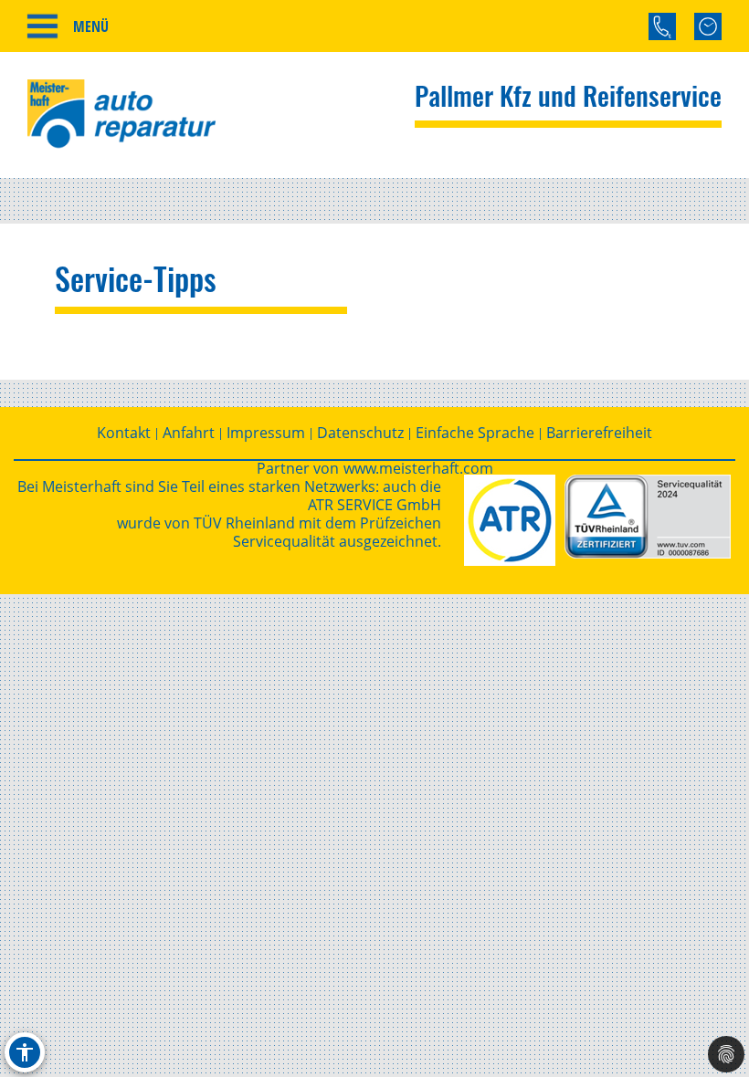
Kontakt (124, 432)
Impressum (266, 432)
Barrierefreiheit (599, 432)
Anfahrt (189, 432)
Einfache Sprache (475, 432)
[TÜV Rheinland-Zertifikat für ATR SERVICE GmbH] (647, 517)
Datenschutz (360, 432)
